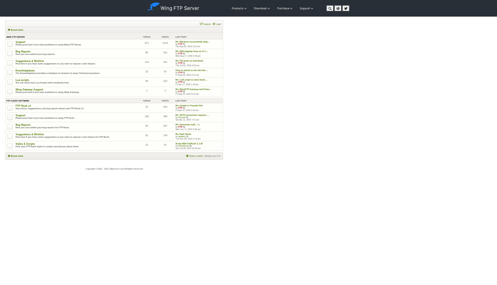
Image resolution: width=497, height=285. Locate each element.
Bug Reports (23, 51)
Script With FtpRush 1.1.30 (189, 143)
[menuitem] (216, 24)
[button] (330, 8)
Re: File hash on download (189, 61)
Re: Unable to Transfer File (189, 105)
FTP (180, 44)
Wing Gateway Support (29, 89)
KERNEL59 (183, 146)
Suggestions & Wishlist (30, 61)
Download (261, 8)
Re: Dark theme (183, 134)
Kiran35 (182, 117)
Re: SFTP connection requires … (192, 115)
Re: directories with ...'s (188, 124)
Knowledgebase (25, 70)
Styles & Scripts (25, 143)
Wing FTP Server (180, 8)
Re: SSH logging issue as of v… (192, 51)
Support (305, 8)
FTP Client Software (17, 101)
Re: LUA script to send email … (192, 80)
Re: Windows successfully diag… (193, 42)
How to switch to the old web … (192, 70)
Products (238, 8)
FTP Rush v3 (23, 105)
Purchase (283, 8)
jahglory (182, 136)
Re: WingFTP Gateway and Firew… (193, 89)
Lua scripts (22, 80)
